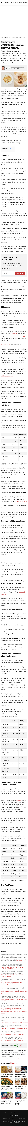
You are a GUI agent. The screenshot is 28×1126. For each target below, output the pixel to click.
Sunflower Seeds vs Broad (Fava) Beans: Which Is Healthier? (6, 1101)
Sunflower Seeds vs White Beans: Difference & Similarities (20, 1102)
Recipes (25, 2)
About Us (7, 1112)
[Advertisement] (14, 20)
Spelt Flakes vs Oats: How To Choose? (20, 1087)
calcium (18, 800)
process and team (16, 1058)
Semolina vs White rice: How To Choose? (20, 1075)
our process (19, 960)
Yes (16, 1045)
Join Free (20, 273)
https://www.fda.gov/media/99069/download (12, 1034)
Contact (13, 1112)
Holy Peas (5, 2)
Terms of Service (14, 1115)
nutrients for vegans (7, 376)
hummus (14, 333)
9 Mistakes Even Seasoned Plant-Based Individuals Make (7, 1088)
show (11, 148)
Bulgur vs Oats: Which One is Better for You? (7, 1075)
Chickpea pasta (5, 345)
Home (12, 2)
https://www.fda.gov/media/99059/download (12, 1040)
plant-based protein (20, 501)
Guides (20, 2)
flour (24, 336)
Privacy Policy (20, 1112)
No (20, 1045)
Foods (16, 2)
